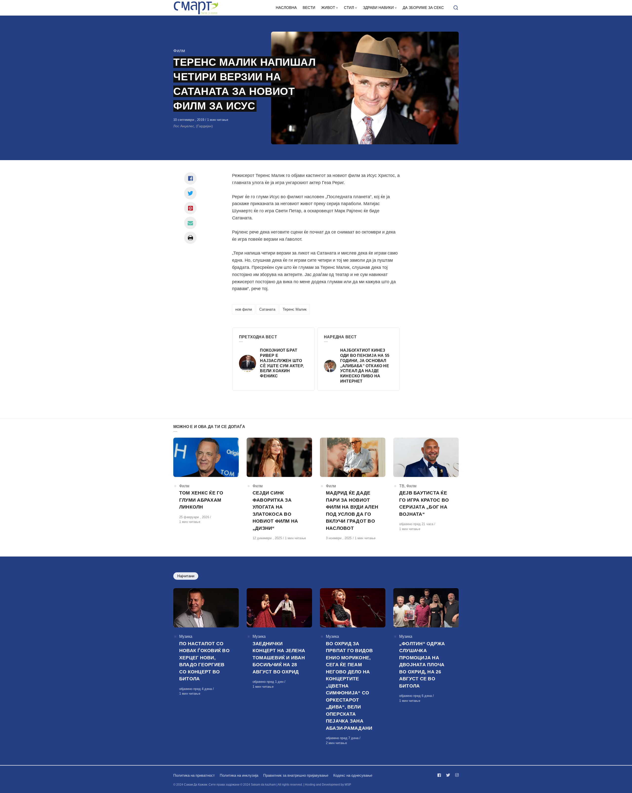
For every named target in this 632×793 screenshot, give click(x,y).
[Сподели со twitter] (190, 193)
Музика (185, 636)
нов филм (243, 309)
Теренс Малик (295, 309)
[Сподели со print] (190, 238)
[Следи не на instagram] (456, 775)
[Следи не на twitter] (448, 775)
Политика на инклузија (239, 775)
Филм (179, 50)
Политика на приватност (194, 775)
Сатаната (267, 309)
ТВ (401, 486)
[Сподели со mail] (190, 223)
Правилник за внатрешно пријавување (295, 775)
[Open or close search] (456, 8)
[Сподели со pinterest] (190, 208)
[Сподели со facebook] (190, 178)
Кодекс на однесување (352, 775)
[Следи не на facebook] (440, 775)
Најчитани (185, 576)
